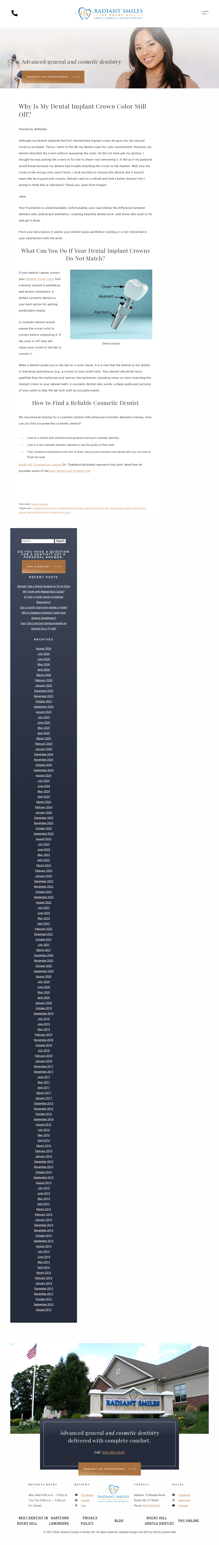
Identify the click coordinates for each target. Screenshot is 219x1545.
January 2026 (43, 685)
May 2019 (44, 1029)
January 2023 (43, 876)
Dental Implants (40, 504)
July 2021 (44, 944)
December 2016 (43, 1103)
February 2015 (43, 1214)
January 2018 (43, 1061)
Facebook (87, 1495)
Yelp (83, 1505)
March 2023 (43, 865)
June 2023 (43, 849)
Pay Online (188, 1520)
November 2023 (43, 823)
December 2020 (43, 955)
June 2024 (43, 786)
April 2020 (43, 997)
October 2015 (44, 1172)
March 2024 (43, 802)
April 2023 (43, 860)
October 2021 (44, 939)
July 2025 (44, 717)
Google (85, 1500)
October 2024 (44, 765)
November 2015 (43, 1167)
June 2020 (43, 987)
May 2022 (44, 918)
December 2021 (43, 934)
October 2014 (44, 1235)
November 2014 (43, 1230)
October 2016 (44, 1114)
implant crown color (40, 279)
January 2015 (43, 1219)
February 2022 (43, 929)
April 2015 (43, 1204)
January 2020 (43, 1003)
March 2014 (43, 1272)
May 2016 (44, 1135)
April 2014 (43, 1267)
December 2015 (43, 1161)
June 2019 (43, 1024)
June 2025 (43, 722)
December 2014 (43, 1225)
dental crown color (100, 508)
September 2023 (44, 833)
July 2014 (44, 1251)
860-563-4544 (113, 1452)
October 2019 (44, 1008)
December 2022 (43, 881)
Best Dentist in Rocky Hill (32, 1520)
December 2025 (43, 691)
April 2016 (43, 1140)
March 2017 (43, 1093)
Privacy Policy (89, 1520)
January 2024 (43, 812)
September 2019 (44, 1013)
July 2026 (44, 654)
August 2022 (43, 902)
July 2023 (44, 844)
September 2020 (44, 971)
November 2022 (43, 886)
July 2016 (44, 1130)
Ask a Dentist (38, 566)
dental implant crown (38, 512)
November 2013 (43, 1294)
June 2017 (43, 1077)
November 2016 (43, 1108)
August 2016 (43, 1124)
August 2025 (43, 712)
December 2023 (43, 818)
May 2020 (44, 992)
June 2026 (43, 659)
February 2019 (43, 1034)
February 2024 (43, 807)
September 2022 (44, 897)
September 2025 (44, 706)
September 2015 (44, 1177)
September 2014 (44, 1241)
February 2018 (43, 1056)
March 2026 (43, 675)
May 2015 (44, 1198)
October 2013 (44, 1299)
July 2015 (44, 1188)
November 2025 (43, 696)
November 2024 (43, 759)
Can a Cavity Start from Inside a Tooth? (43, 607)
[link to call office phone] (15, 15)
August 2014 (43, 1246)
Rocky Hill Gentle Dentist (159, 1520)
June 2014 (43, 1257)
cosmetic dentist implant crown (73, 508)
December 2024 (43, 754)
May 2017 (44, 1082)
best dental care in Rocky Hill (69, 471)
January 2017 (43, 1098)
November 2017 (43, 1066)
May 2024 (44, 791)
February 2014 (43, 1278)
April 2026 (43, 669)
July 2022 (44, 907)
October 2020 (44, 966)
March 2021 (43, 950)
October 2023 (44, 828)
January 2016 (43, 1156)
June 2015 (43, 1193)
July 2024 (44, 780)
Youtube (183, 1505)
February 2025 (43, 743)
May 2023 (44, 855)
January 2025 (43, 749)
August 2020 (43, 976)
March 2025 (43, 738)
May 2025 (44, 728)
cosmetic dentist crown (45, 508)
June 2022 (43, 913)
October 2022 (44, 892)
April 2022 (43, 923)
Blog (119, 1520)
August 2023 (43, 839)
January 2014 (43, 1283)
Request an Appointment (48, 77)
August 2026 (43, 648)
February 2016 (43, 1151)
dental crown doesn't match (124, 508)
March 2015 (43, 1209)
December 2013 (43, 1288)
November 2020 (43, 960)
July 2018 (44, 1050)
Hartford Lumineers (59, 1520)
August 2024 (43, 775)
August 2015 (43, 1182)
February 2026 (43, 680)
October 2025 (44, 701)
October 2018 (44, 1045)
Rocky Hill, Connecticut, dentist (40, 464)
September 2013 (44, 1304)
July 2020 (44, 981)
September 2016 (44, 1119)
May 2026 (44, 664)
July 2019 (44, 1019)
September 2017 (44, 1071)
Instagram (184, 1500)
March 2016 (43, 1145)
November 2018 (43, 1040)
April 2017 (43, 1087)
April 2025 (43, 733)
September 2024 (44, 770)
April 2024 (43, 796)
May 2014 (44, 1262)
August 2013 (43, 1309)
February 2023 (43, 870)
